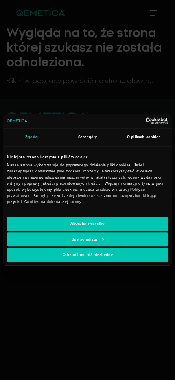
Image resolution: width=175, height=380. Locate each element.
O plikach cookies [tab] (144, 137)
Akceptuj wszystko (87, 224)
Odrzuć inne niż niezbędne (88, 255)
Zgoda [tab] (31, 137)
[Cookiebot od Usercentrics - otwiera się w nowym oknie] (132, 121)
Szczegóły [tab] (87, 137)
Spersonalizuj (84, 239)
